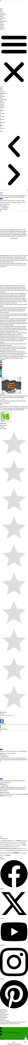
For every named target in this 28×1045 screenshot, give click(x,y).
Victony (5, 853)
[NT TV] (14, 129)
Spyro (22, 850)
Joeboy (24, 845)
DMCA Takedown (4, 1011)
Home (1, 8)
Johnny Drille (2, 846)
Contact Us (2, 18)
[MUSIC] (14, 108)
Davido (23, 843)
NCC (1, 394)
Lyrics (1, 11)
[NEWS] (14, 123)
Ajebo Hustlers (13, 840)
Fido (8, 845)
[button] (14, 58)
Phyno (25, 848)
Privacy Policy (3, 1009)
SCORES (2, 113)
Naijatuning (4, 754)
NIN (3, 394)
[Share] (14, 376)
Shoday (18, 850)
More (1, 19)
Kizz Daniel (9, 846)
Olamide (14, 848)
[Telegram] (14, 372)
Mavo (19, 846)
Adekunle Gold (6, 840)
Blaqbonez (12, 842)
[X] (14, 368)
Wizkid (16, 853)
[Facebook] (14, 361)
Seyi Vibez (10, 850)
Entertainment (3, 14)
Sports (1, 16)
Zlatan (8, 855)
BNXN (15, 842)
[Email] (14, 364)
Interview (2, 29)
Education (2, 24)
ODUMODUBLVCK (6, 848)
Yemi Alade (21, 853)
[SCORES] (14, 111)
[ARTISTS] (14, 120)
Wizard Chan (10, 853)
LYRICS (2, 128)
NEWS (2, 125)
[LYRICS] (14, 126)
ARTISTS (2, 122)
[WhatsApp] (14, 370)
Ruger (6, 850)
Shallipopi (15, 850)
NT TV (2, 131)
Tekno (24, 850)
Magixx (16, 846)
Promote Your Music (4, 1014)
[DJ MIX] (14, 117)
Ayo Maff (23, 840)
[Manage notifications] (25, 1042)
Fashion (2, 26)
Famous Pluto (3, 844)
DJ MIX (2, 119)
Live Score (2, 13)
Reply (2, 1038)
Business (2, 27)
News (1, 194)
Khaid (6, 846)
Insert (13, 1042)
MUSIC (2, 110)
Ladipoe (13, 846)
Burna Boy (19, 842)
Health (1, 22)
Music (1, 10)
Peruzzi (22, 848)
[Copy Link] (14, 374)
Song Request (3, 21)
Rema (4, 850)
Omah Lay (19, 848)
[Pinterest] (14, 366)
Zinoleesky (4, 855)
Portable (1, 850)
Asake (18, 840)
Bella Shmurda (6, 842)
